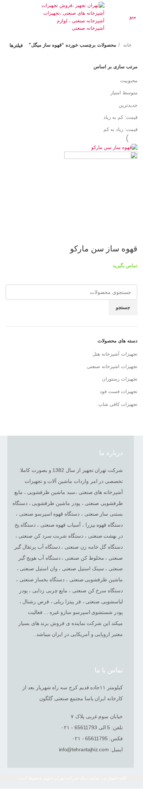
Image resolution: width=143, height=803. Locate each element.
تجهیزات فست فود (119, 391)
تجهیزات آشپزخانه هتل (115, 354)
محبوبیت (129, 80)
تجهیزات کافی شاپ (118, 404)
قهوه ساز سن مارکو (103, 248)
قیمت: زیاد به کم (120, 129)
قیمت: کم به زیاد (120, 117)
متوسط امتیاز (124, 92)
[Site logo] (71, 16)
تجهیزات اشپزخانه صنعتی (112, 366)
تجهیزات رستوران (120, 379)
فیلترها (16, 45)
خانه (127, 45)
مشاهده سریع (128, 234)
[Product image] (101, 188)
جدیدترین (128, 105)
